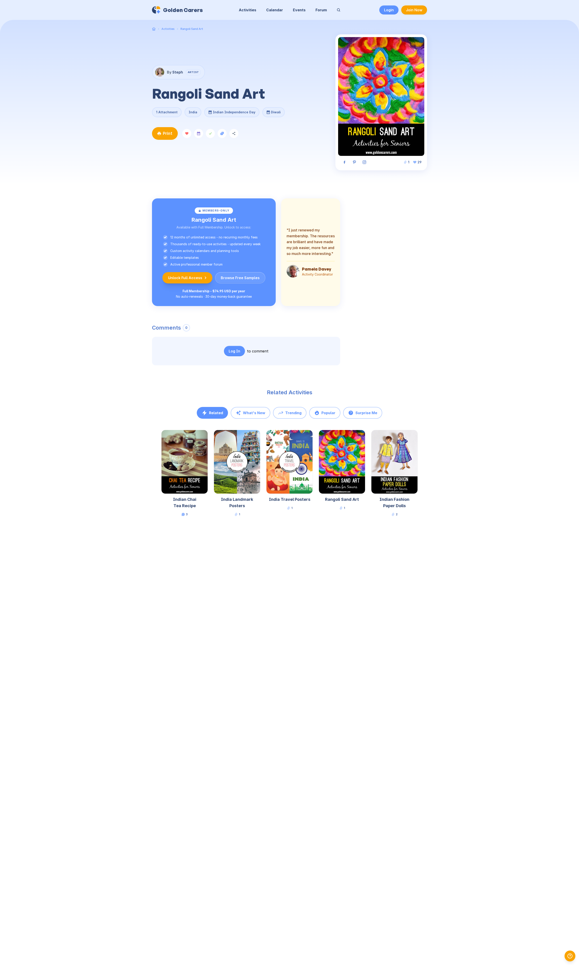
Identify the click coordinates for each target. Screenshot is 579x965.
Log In (234, 351)
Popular (328, 413)
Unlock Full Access (185, 278)
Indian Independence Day (234, 110)
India (193, 112)
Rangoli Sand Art (191, 29)
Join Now (414, 10)
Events (299, 10)
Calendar (274, 10)
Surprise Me (366, 413)
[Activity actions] (207, 437)
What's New (254, 413)
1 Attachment (167, 112)
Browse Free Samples (240, 278)
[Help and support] (570, 956)
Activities (247, 10)
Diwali (274, 110)
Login (389, 10)
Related (216, 413)
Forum (321, 10)
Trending (293, 413)
